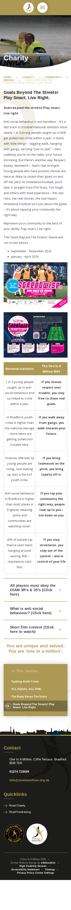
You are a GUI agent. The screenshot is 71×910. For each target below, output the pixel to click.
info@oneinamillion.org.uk (29, 780)
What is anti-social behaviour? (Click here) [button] (31, 611)
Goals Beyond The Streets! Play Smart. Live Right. (29, 82)
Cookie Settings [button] (44, 872)
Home (8, 77)
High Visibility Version (32, 866)
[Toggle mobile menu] (42, 7)
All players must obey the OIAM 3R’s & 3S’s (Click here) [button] (33, 589)
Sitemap (50, 869)
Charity (28, 77)
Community (53, 77)
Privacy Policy (25, 872)
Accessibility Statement (25, 869)
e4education (48, 862)
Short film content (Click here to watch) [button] (32, 629)
